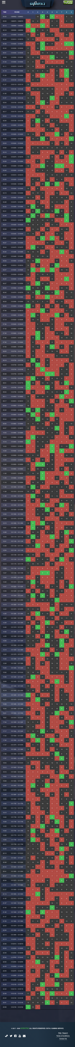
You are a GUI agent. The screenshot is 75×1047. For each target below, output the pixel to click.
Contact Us (63, 1039)
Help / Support (63, 1033)
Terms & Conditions (63, 1036)
